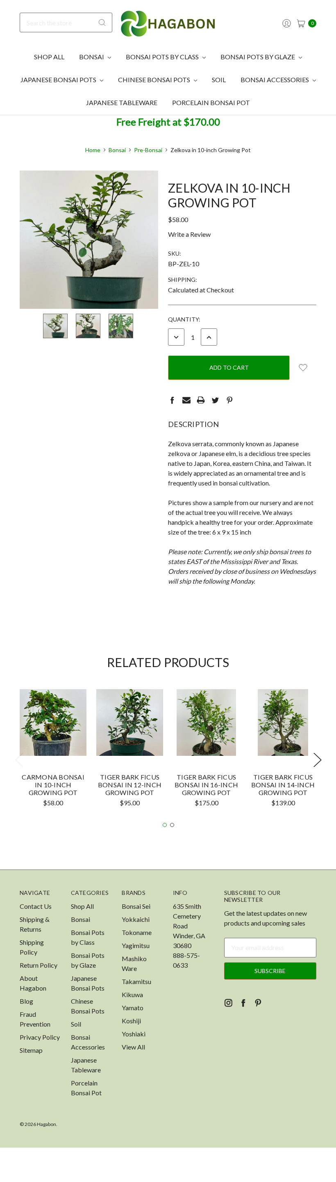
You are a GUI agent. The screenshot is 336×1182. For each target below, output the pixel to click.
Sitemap (31, 1050)
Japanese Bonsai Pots (59, 79)
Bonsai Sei (136, 906)
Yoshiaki (133, 1034)
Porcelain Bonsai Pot (211, 102)
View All (133, 1047)
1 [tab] (165, 825)
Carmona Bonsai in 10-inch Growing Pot (53, 784)
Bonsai (92, 57)
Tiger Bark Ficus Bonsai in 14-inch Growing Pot (283, 784)
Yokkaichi (136, 919)
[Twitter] (215, 400)
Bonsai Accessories (275, 79)
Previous (19, 759)
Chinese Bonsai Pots (154, 79)
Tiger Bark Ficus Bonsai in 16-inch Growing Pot (206, 784)
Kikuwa (132, 994)
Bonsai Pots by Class (163, 57)
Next (317, 759)
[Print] (201, 400)
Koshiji (131, 1021)
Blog (26, 1001)
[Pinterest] (229, 400)
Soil (219, 79)
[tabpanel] (53, 751)
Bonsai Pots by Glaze (258, 57)
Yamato (132, 1007)
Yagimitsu (136, 945)
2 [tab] (172, 825)
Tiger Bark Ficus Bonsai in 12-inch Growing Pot (129, 784)
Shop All (49, 57)
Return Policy (38, 965)
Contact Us (36, 906)
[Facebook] (172, 400)
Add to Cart (53, 740)
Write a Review (189, 234)
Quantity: (184, 319)
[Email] (186, 400)
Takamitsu (136, 981)
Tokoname (137, 932)
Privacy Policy (40, 1037)
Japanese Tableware (121, 102)
